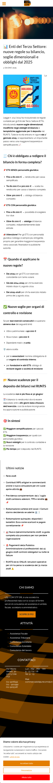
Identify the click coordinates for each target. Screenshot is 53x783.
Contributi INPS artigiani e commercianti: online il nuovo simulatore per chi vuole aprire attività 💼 (26, 485)
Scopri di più (26, 614)
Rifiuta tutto (26, 777)
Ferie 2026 (11, 476)
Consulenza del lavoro (21, 650)
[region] (26, 760)
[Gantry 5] (26, 3)
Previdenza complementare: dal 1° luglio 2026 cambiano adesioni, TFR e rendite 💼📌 (26, 499)
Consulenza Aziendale (20, 646)
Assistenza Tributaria (20, 638)
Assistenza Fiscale (19, 633)
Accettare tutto (26, 763)
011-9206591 (12, 682)
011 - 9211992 (12, 684)
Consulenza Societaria (21, 642)
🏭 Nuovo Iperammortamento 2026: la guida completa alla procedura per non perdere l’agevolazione (28, 535)
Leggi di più (15, 757)
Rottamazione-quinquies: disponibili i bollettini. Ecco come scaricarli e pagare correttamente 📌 (26, 522)
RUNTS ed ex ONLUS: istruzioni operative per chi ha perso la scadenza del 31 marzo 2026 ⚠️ (26, 565)
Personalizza (26, 770)
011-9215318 (11, 687)
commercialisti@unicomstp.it (38, 682)
